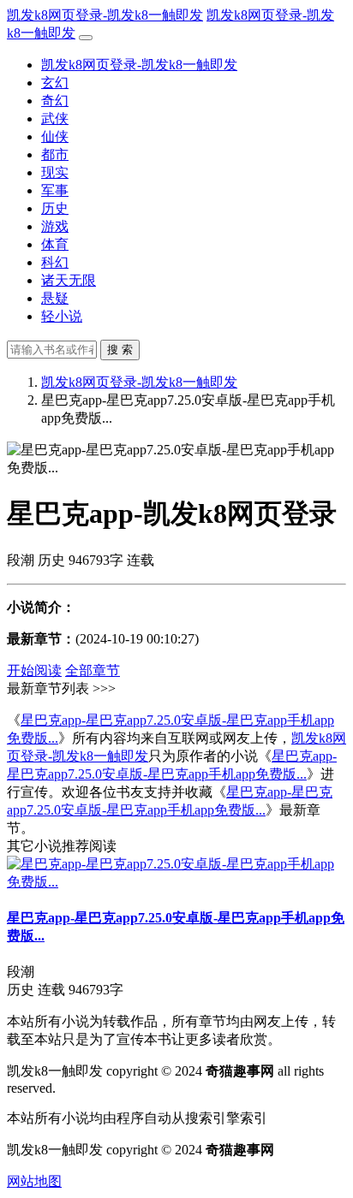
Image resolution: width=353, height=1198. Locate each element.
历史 (55, 208)
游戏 (55, 226)
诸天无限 (68, 280)
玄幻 (55, 82)
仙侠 (55, 136)
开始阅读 (34, 670)
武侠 (55, 118)
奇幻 (55, 100)
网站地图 (34, 1181)
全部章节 (92, 670)
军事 (55, 190)
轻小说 (61, 316)
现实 (55, 172)
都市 (55, 154)
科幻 (55, 262)
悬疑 (55, 298)
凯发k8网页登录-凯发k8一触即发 (105, 15)
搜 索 (120, 349)
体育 (55, 244)
